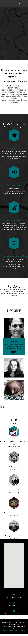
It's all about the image (14, 467)
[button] (1, 406)
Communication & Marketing (14, 256)
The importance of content (14, 536)
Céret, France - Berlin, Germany (14, 614)
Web (14, 148)
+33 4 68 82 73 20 (14, 605)
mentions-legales (8, 630)
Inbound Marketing (14, 490)
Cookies (23, 630)
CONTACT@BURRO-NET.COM (14, 597)
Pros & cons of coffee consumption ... (14, 513)
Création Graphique (14, 220)
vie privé (16, 630)
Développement (14, 185)
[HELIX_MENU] (19, 3)
